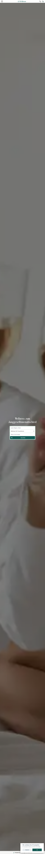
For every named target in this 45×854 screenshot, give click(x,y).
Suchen (23, 437)
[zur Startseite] (22, 1)
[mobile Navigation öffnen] (2, 1)
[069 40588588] (40, 1)
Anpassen (27, 849)
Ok (37, 849)
